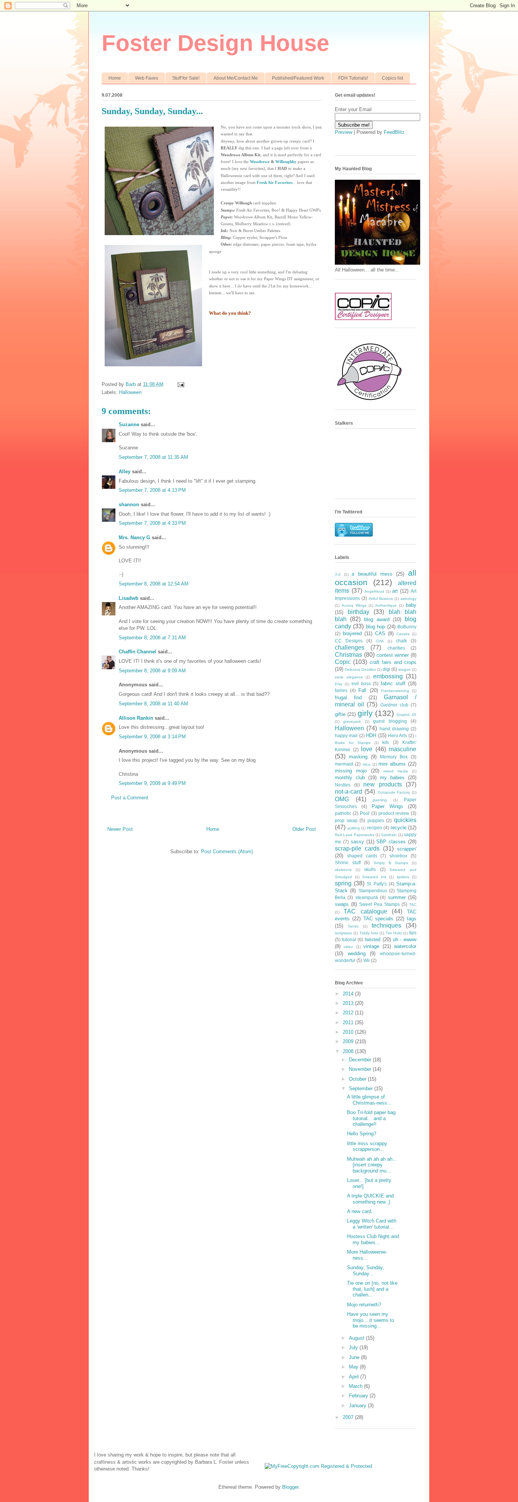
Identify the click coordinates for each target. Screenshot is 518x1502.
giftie (340, 714)
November (361, 1069)
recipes (374, 827)
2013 (349, 1003)
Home (114, 78)
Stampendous (372, 890)
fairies (341, 690)
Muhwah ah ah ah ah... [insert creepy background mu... (372, 1165)
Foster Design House (215, 43)
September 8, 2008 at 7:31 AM (152, 637)
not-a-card (348, 791)
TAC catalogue (365, 911)
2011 (349, 1022)
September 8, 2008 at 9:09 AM (152, 670)
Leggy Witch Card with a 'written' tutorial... (371, 1224)
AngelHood (374, 591)
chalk (401, 640)
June (355, 1357)
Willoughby (286, 161)
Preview (343, 132)
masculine (402, 749)
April (354, 1377)
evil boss (361, 683)
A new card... (361, 1211)
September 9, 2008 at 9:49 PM (152, 783)
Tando (353, 926)
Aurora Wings (354, 605)
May (354, 1367)
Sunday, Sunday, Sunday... (365, 1270)
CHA (380, 641)
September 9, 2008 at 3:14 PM (152, 736)
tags (411, 918)
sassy (357, 841)
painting (380, 800)
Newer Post (120, 829)
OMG (342, 799)
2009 (349, 1041)
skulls (370, 869)
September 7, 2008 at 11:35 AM (153, 457)
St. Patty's (377, 883)
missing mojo (351, 771)
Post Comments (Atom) (227, 851)
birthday (358, 612)
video (348, 947)
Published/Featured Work (298, 78)
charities (396, 647)
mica (366, 764)
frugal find (348, 697)
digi (386, 669)
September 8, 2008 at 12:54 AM (153, 584)
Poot (364, 813)
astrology (408, 598)
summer (397, 897)
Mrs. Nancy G (134, 537)
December (361, 1060)
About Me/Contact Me (235, 78)
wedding (357, 953)
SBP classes (391, 841)
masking (358, 757)
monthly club (350, 777)
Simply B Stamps (391, 863)
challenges (349, 647)
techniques (386, 925)
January (358, 1405)
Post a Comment (129, 797)
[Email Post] (180, 384)
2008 (349, 1051)
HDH (371, 735)
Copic (343, 662)
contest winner (393, 655)
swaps (342, 904)
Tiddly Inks (368, 933)
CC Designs (349, 640)
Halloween (130, 392)
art (395, 591)
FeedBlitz (394, 132)
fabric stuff (393, 683)
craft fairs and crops (393, 662)
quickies (405, 820)
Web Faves (146, 78)
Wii (366, 960)
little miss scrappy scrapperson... (367, 1146)
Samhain (389, 835)
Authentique (386, 605)
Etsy (338, 684)
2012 (349, 1012)
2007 (349, 1417)
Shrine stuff (348, 862)
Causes (403, 634)
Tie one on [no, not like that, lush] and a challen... (372, 1289)
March (356, 1386)
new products (382, 784)
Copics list (392, 78)
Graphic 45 (406, 715)
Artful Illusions (381, 598)
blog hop (375, 626)
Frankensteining (395, 691)
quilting (353, 828)
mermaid (344, 763)
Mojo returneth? (364, 1304)
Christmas (348, 654)
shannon (129, 504)
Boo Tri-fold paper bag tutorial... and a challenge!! (371, 1118)
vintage (371, 946)
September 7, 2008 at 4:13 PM (152, 490)
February (359, 1395)
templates (343, 933)
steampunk (366, 897)
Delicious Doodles (360, 669)
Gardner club (394, 704)
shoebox (398, 855)
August (357, 1338)
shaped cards (362, 855)
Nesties (342, 784)
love (366, 749)
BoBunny (406, 626)
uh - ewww (404, 939)
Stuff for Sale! (185, 78)
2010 (349, 1032)
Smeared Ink (374, 877)
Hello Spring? (361, 1133)
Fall (362, 690)
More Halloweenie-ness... (367, 1255)
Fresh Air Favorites (274, 182)
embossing (388, 676)
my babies (392, 777)
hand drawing (394, 728)
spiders (403, 877)
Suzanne (129, 424)
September (361, 1088)
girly (365, 713)
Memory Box (394, 756)
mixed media (395, 771)
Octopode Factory (394, 792)
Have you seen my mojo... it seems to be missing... (370, 1320)
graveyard (352, 721)
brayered (352, 633)
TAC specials (378, 918)
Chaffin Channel (137, 651)
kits (385, 742)
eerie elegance (349, 677)
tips (412, 932)
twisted (372, 939)
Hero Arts (397, 735)
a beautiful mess (372, 574)
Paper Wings (387, 806)
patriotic (343, 813)
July (354, 1347)
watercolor (405, 946)
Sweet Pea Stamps (379, 904)
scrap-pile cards (357, 848)
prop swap (346, 820)
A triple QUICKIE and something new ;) (370, 1199)
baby (411, 605)
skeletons (343, 870)
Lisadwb (128, 598)
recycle (399, 827)
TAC (412, 904)
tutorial (349, 939)
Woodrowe (260, 161)
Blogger (290, 1487)
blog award (376, 619)
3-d (338, 574)
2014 (349, 994)
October (358, 1079)
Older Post (304, 829)
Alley (124, 471)
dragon (404, 669)
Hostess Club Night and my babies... (373, 1239)
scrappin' (406, 849)
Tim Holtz (394, 933)
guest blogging (390, 721)
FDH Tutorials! (353, 78)
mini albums (392, 764)
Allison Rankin (136, 718)
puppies (375, 820)
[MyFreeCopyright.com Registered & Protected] (318, 1466)
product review (393, 813)
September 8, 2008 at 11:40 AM (153, 703)
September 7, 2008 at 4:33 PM (152, 523)
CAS (380, 633)
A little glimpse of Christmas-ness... (369, 1100)
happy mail (346, 735)
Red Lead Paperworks (354, 835)
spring (343, 883)
